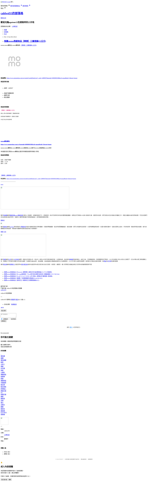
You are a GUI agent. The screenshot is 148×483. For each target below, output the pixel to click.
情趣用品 (3, 374)
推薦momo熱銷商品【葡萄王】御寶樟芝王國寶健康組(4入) (21, 280)
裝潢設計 (14, 304)
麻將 (2, 362)
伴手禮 (109, 261)
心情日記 (14, 26)
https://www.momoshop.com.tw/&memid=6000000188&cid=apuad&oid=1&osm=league (26, 144)
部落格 (6, 32)
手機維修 (3, 382)
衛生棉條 (3, 387)
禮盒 (105, 261)
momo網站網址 (5, 141)
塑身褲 (3, 411)
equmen (12, 226)
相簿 (5, 30)
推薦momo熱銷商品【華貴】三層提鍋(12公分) (25, 41)
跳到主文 (3, 18)
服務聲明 (90, 459)
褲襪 (2, 358)
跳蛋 (2, 378)
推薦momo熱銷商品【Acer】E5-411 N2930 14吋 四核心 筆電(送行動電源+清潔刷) (28, 276)
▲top (2, 307)
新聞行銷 (3, 394)
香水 (2, 402)
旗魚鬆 (71, 259)
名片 (5, 34)
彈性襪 (3, 356)
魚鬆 (2, 231)
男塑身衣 (23, 226)
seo (1, 392)
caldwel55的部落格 (12, 13)
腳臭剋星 (12, 215)
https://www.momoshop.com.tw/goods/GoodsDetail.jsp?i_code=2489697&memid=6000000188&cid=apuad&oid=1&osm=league (42, 78)
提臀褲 (3, 414)
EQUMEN (4, 412)
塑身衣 (3, 220)
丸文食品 (16, 259)
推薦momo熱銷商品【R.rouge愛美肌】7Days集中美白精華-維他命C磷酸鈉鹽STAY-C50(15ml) (31, 274)
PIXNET (61, 459)
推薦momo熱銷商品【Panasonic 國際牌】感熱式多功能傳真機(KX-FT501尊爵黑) (28, 272)
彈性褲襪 (3, 360)
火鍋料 (3, 372)
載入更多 (3, 310)
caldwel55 (3, 290)
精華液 (3, 398)
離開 (10, 479)
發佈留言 (3, 321)
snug (2, 184)
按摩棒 (3, 376)
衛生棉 (5, 264)
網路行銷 (3, 391)
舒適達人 (12, 264)
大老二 (3, 364)
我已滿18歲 (4, 479)
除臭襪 (5, 215)
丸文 (5, 231)
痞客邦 (13, 299)
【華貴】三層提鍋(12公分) (29, 45)
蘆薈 (2, 396)
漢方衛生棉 (24, 264)
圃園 (2, 406)
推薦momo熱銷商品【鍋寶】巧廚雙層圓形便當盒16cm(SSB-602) (23, 278)
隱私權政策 (83, 459)
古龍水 (3, 404)
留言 (17, 299)
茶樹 (2, 400)
